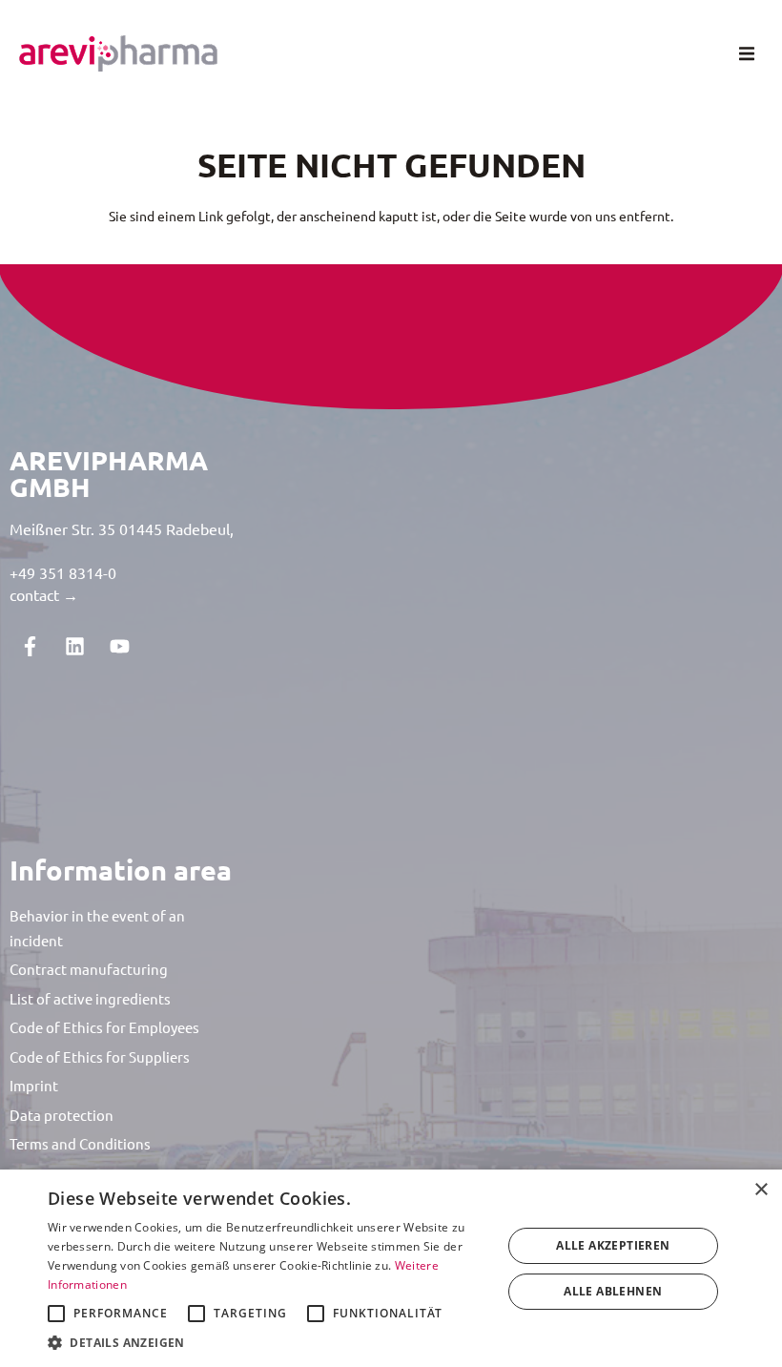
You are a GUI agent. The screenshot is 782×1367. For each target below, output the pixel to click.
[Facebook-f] (30, 646)
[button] (746, 54)
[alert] (391, 1268)
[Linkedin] (74, 646)
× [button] (760, 1190)
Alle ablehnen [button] (613, 1291)
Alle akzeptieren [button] (612, 1245)
